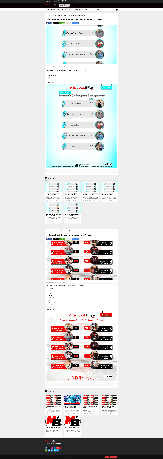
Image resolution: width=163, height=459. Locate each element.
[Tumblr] (60, 450)
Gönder (63, 23)
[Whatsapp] (46, 450)
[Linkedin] (55, 448)
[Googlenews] (49, 450)
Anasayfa (49, 15)
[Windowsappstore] (57, 450)
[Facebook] (46, 448)
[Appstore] (52, 450)
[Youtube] (57, 448)
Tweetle (56, 23)
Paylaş (50, 23)
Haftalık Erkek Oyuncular (57, 15)
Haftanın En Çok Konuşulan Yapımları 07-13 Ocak (57, 383)
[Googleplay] (55, 450)
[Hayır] (161, 457)
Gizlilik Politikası (113, 457)
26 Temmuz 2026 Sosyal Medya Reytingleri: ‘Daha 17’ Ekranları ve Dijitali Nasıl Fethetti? (70, 1)
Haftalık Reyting (56, 230)
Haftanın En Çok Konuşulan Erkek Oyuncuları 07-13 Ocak (58, 170)
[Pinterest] (60, 448)
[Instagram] (52, 448)
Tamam (106, 457)
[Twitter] (49, 448)
